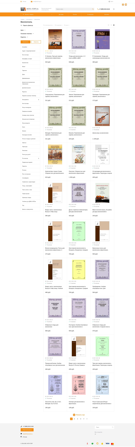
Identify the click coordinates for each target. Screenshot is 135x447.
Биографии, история (27, 58)
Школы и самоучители (27, 209)
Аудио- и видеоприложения (28, 50)
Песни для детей (26, 154)
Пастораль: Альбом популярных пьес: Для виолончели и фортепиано (78, 326)
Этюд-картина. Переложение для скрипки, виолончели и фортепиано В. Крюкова (54, 96)
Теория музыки (25, 193)
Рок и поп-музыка (26, 174)
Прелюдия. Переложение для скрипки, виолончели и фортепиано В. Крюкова (101, 96)
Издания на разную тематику (29, 95)
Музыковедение (26, 123)
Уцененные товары (26, 197)
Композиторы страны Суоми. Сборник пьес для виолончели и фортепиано (54, 173)
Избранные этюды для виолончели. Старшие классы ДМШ (101, 326)
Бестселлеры (25, 54)
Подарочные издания (27, 162)
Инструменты (25, 99)
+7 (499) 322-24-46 (104, 9)
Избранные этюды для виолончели (51, 325)
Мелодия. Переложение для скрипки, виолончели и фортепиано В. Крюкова (53, 134)
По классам (25, 158)
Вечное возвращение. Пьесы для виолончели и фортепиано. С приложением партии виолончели (55, 250)
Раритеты (24, 166)
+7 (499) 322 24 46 (28, 426)
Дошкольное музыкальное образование (28, 83)
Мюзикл (24, 131)
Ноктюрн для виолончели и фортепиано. (77, 402)
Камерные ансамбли (27, 111)
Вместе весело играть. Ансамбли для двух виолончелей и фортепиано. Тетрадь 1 (102, 211)
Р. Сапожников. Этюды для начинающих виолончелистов (101, 57)
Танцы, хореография (27, 185)
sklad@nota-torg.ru (37, 1)
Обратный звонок (27, 429)
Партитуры (24, 146)
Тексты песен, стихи (27, 189)
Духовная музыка (26, 87)
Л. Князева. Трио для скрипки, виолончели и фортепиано (53, 57)
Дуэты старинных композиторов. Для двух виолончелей (78, 210)
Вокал (23, 66)
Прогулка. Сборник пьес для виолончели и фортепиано (77, 172)
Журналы (24, 91)
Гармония (24, 70)
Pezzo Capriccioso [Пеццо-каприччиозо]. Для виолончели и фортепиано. (101, 403)
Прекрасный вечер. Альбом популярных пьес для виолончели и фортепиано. (55, 365)
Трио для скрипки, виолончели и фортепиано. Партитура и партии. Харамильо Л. (102, 365)
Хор (23, 205)
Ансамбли (24, 47)
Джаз (23, 74)
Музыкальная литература (28, 119)
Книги (23, 127)
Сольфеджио (25, 178)
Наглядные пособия (27, 134)
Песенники (24, 150)
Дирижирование (26, 78)
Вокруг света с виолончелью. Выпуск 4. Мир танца (53, 210)
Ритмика (24, 170)
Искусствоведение (26, 107)
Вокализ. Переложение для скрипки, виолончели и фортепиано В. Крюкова (77, 134)
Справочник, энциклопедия (28, 181)
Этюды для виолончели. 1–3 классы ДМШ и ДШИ (77, 57)
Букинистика (25, 62)
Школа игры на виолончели (100, 133)
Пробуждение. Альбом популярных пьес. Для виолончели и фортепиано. (100, 288)
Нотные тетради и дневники (28, 138)
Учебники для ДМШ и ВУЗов (29, 201)
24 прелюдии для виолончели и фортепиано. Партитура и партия (102, 172)
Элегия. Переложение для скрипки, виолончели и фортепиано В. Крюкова (76, 96)
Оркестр (24, 142)
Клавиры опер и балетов (28, 115)
